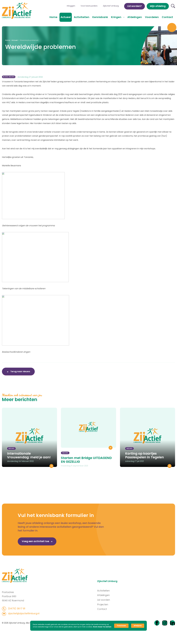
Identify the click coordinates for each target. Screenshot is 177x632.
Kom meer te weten (102, 627)
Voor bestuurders (89, 5)
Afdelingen (134, 17)
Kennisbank (100, 17)
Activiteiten (81, 17)
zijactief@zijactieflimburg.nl (23, 613)
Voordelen (152, 17)
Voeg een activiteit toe (36, 541)
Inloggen (71, 5)
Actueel (66, 17)
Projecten (102, 604)
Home (53, 17)
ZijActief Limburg (111, 5)
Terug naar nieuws (20, 371)
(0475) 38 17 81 (16, 608)
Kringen (116, 17)
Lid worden (103, 599)
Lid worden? (134, 6)
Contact (167, 17)
